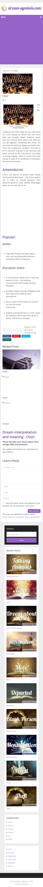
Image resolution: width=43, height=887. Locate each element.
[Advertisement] (21, 42)
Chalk (4, 371)
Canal (4, 397)
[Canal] (21, 385)
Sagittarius (12, 856)
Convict (5, 424)
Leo (9, 836)
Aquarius (11, 863)
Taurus (10, 826)
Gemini (11, 829)
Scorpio (11, 853)
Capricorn (12, 859)
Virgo (10, 839)
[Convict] (21, 412)
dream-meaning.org (21, 884)
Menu (3, 17)
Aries (10, 822)
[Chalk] (21, 359)
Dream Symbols (15, 881)
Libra (10, 849)
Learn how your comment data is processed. (21, 517)
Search (21, 540)
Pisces (10, 866)
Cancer (11, 832)
